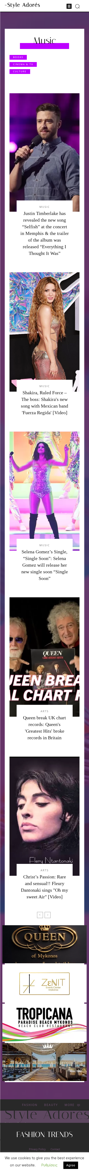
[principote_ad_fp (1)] (44, 1062)
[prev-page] (40, 915)
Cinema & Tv (23, 64)
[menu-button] (69, 6)
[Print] (44, 1023)
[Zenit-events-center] (44, 983)
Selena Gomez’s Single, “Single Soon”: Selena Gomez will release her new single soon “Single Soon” (44, 565)
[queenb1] (44, 944)
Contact (55, 1149)
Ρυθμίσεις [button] (49, 1165)
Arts (45, 711)
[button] (77, 6)
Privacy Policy (37, 1149)
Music (44, 206)
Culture (20, 71)
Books (18, 57)
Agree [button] (70, 1165)
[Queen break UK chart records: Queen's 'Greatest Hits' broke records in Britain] (44, 657)
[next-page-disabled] (48, 915)
